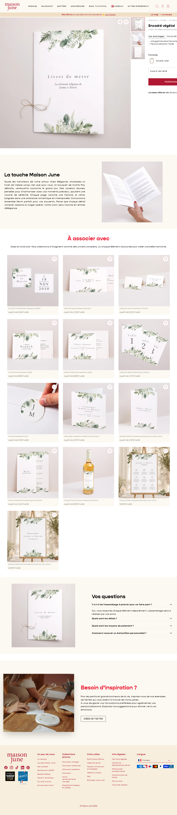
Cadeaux (118, 6)
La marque (167, 14)
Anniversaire (77, 6)
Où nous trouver (44, 781)
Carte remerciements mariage (69, 779)
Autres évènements (138, 6)
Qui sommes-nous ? (45, 785)
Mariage (32, 6)
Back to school (98, 6)
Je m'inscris (110, 14)
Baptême (61, 6)
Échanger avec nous (96, 780)
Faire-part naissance (71, 766)
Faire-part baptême (71, 769)
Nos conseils (42, 766)
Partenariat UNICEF (45, 770)
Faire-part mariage (70, 762)
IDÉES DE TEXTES (93, 718)
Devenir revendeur (45, 778)
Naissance (47, 6)
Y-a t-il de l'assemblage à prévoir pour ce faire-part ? (122, 604)
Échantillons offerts (95, 759)
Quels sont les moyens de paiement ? (113, 625)
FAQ (88, 776)
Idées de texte (93, 763)
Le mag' (154, 14)
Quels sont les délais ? (104, 618)
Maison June (153, 20)
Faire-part (66, 773)
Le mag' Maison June (46, 763)
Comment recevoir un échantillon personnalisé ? (119, 633)
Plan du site (117, 781)
